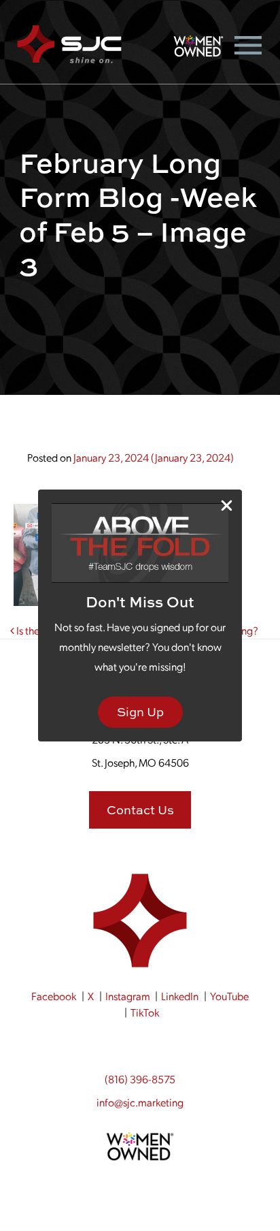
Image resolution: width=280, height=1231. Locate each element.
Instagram (127, 996)
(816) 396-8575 (140, 1079)
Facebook (53, 996)
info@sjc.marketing (140, 1102)
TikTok (144, 1012)
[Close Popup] (226, 506)
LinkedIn (179, 996)
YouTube (229, 996)
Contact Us (140, 809)
